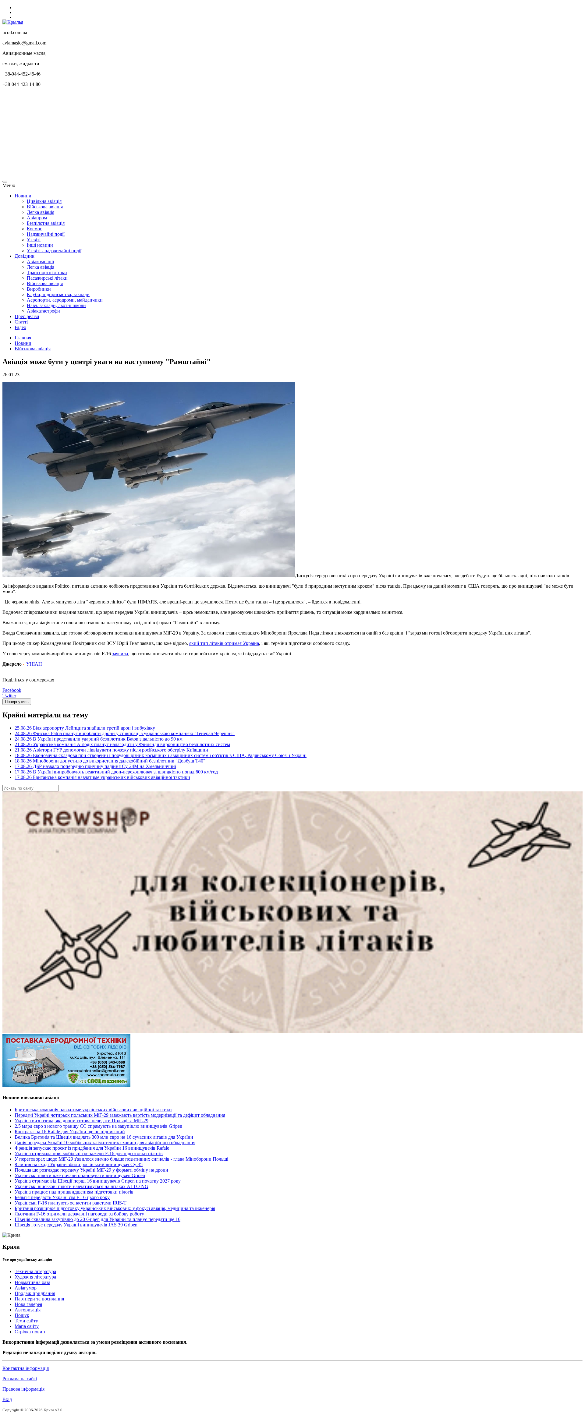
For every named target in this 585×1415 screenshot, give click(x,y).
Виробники (39, 289)
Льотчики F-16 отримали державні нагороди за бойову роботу (79, 1213)
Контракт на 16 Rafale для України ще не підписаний (70, 1131)
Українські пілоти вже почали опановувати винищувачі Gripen (80, 1175)
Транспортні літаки (47, 272)
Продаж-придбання (35, 1293)
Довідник (24, 256)
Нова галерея (28, 1304)
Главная (23, 337)
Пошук (22, 1315)
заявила (120, 653)
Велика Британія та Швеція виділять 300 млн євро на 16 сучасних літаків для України (104, 1137)
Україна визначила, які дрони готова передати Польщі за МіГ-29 (81, 1120)
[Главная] (12, 22)
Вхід (7, 1399)
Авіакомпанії (40, 261)
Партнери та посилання (39, 1298)
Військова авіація (45, 206)
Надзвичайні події (46, 234)
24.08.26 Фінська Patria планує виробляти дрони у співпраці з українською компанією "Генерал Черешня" (125, 733)
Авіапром (37, 217)
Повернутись (17, 701)
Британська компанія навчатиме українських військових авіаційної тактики (93, 1109)
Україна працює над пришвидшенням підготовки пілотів (74, 1191)
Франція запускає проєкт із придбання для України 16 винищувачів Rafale (92, 1148)
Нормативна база (32, 1282)
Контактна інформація (25, 1368)
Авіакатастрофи (43, 310)
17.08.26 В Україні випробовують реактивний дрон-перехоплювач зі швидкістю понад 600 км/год (116, 771)
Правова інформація (23, 1389)
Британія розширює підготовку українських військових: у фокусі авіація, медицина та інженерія (115, 1208)
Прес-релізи (27, 316)
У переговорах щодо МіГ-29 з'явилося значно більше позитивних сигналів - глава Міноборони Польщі (121, 1159)
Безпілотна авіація (46, 223)
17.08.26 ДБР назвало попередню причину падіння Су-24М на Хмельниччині (95, 766)
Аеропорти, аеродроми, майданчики (65, 299)
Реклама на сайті (19, 1378)
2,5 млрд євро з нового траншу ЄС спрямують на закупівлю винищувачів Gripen (98, 1126)
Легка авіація (40, 212)
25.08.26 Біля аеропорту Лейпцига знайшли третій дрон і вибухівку (85, 727)
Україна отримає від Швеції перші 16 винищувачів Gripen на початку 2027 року (98, 1180)
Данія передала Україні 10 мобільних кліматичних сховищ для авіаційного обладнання (105, 1142)
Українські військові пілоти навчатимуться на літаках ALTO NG (81, 1186)
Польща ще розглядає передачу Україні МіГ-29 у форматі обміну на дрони (91, 1170)
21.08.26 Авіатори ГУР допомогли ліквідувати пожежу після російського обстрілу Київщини (111, 749)
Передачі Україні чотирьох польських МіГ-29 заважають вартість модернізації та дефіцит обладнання (120, 1115)
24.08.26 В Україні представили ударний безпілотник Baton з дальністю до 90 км (99, 738)
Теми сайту (26, 1320)
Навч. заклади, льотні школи (56, 305)
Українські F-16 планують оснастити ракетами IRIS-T (70, 1202)
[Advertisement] (185, 134)
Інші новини (40, 245)
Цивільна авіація (44, 201)
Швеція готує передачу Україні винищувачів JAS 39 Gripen (76, 1224)
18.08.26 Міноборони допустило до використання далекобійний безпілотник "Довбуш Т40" (110, 760)
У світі (34, 239)
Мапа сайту (27, 1326)
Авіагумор (26, 1287)
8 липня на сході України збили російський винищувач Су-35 (79, 1164)
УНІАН (34, 664)
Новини (23, 195)
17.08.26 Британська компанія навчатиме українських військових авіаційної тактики (102, 777)
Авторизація (28, 1309)
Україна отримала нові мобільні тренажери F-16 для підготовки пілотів (89, 1153)
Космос (34, 228)
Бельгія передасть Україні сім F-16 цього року (62, 1197)
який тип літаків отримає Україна (224, 643)
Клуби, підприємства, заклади (58, 294)
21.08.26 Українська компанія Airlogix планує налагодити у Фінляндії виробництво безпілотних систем (122, 744)
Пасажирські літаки (47, 278)
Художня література (35, 1276)
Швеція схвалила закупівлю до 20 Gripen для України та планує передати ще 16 (97, 1219)
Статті (21, 321)
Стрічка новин (30, 1331)
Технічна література (35, 1271)
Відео (20, 327)
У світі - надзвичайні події (54, 250)
